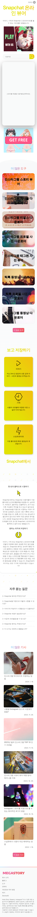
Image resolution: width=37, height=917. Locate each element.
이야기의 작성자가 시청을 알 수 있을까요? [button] (19, 609)
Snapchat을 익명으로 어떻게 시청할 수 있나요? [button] (18, 602)
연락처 (4, 886)
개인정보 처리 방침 (8, 890)
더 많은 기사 (18, 855)
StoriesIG (5, 896)
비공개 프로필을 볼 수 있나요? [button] (15, 619)
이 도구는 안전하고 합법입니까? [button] (15, 629)
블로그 (4, 880)
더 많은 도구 (18, 330)
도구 (3, 883)
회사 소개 (5, 877)
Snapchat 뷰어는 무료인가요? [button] (15, 624)
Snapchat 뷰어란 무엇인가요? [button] (15, 596)
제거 (3, 893)
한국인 (30, 2)
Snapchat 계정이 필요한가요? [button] (15, 614)
